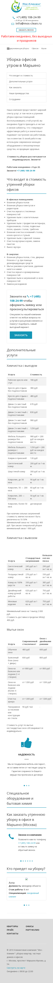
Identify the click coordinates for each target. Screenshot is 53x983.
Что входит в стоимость (21, 75)
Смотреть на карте (16, 967)
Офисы (29, 926)
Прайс (10, 930)
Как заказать (15, 87)
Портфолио (31, 930)
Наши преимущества (19, 93)
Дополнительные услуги (20, 81)
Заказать (21, 335)
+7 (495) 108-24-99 (26, 170)
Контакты (12, 933)
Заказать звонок (26, 30)
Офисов (35, 48)
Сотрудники (14, 99)
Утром (43, 48)
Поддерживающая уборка (18, 48)
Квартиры (12, 926)
